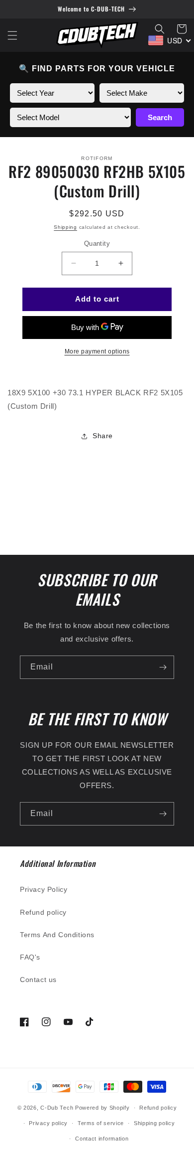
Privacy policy (48, 1123)
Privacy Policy (43, 889)
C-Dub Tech (56, 1108)
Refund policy (43, 912)
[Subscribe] (163, 667)
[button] (12, 35)
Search (160, 117)
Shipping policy (154, 1123)
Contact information (101, 1139)
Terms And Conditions (57, 935)
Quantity (97, 243)
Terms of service (101, 1123)
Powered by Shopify (102, 1108)
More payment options (97, 351)
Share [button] (103, 436)
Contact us (38, 980)
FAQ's (30, 957)
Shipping (65, 227)
